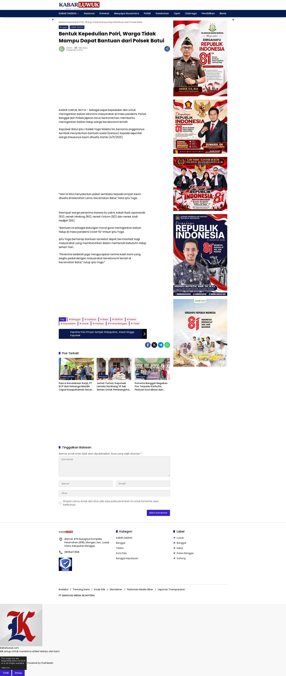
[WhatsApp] (167, 345)
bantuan (91, 319)
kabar (132, 319)
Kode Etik (99, 589)
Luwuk (85, 323)
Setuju (18, 673)
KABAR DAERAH (77, 27)
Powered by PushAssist (40, 663)
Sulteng (181, 558)
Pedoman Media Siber (140, 589)
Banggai (64, 27)
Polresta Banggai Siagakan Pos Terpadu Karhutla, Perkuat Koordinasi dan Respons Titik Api (151, 386)
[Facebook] (148, 345)
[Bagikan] (167, 49)
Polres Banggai (118, 323)
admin (69, 48)
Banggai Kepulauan (127, 558)
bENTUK (119, 319)
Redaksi (63, 589)
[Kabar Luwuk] (79, 4)
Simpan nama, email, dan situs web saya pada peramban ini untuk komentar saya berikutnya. (110, 503)
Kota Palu (121, 553)
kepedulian (69, 323)
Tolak (6, 673)
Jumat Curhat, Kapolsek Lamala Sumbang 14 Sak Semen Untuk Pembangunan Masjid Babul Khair (114, 386)
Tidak (136, 323)
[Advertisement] (103, 81)
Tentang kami (81, 589)
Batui (105, 319)
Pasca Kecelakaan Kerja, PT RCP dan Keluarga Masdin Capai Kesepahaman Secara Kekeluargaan (76, 386)
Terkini (119, 548)
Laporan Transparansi (171, 589)
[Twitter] (154, 345)
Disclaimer (116, 589)
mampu (99, 323)
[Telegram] (161, 345)
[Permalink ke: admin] (62, 49)
